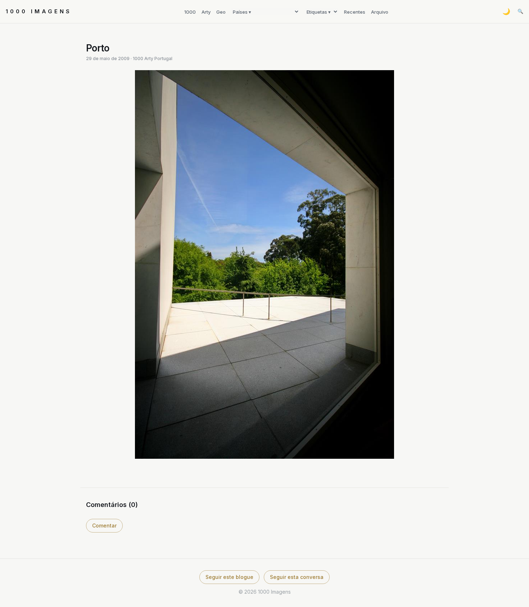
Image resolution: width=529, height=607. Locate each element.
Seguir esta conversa (297, 577)
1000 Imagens (39, 11)
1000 (190, 12)
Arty (206, 12)
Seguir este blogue (229, 577)
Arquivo (379, 12)
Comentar (104, 525)
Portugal (163, 58)
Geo (221, 12)
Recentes (354, 12)
